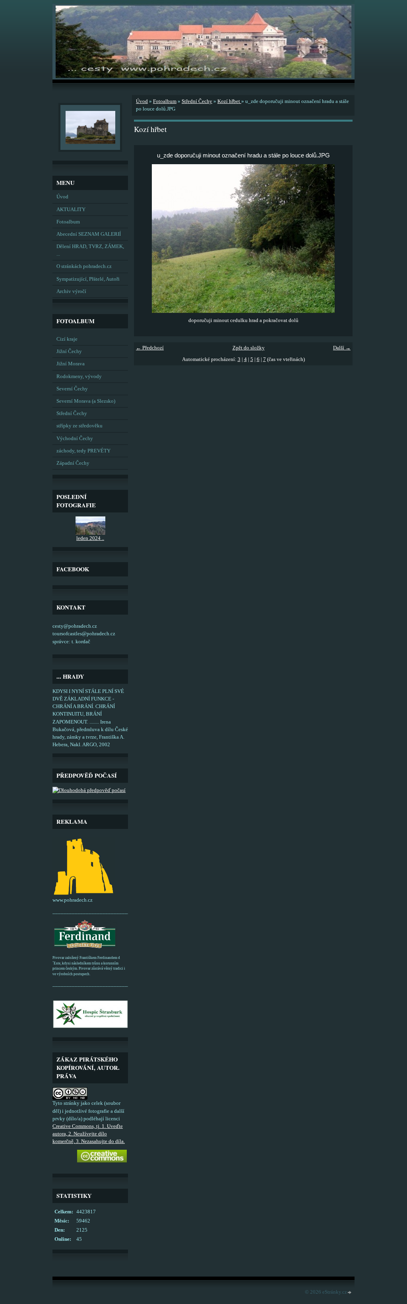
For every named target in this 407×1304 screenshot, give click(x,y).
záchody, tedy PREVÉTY (83, 451)
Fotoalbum (68, 222)
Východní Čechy (74, 438)
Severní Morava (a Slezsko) (85, 401)
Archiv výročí (71, 291)
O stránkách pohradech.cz (84, 266)
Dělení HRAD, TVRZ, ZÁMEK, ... (90, 250)
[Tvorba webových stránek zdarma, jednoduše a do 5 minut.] (350, 1292)
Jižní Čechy (69, 351)
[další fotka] (340, 238)
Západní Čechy (72, 463)
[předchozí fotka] (147, 238)
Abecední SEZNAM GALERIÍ (88, 234)
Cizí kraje (67, 339)
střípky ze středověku (79, 426)
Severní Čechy (72, 389)
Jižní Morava (70, 364)
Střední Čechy (71, 413)
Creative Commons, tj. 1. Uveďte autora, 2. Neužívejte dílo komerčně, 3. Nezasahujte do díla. (88, 1134)
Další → (342, 348)
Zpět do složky (249, 348)
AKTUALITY (70, 209)
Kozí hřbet (229, 101)
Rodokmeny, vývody (79, 376)
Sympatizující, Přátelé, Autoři (88, 279)
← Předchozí (150, 348)
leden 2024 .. (90, 538)
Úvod (62, 197)
